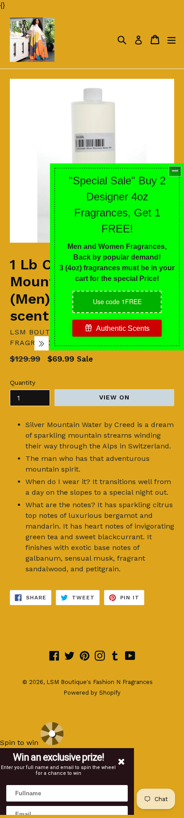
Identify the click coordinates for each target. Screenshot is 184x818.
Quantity (22, 382)
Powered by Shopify (92, 692)
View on (114, 397)
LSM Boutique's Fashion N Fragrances (99, 682)
